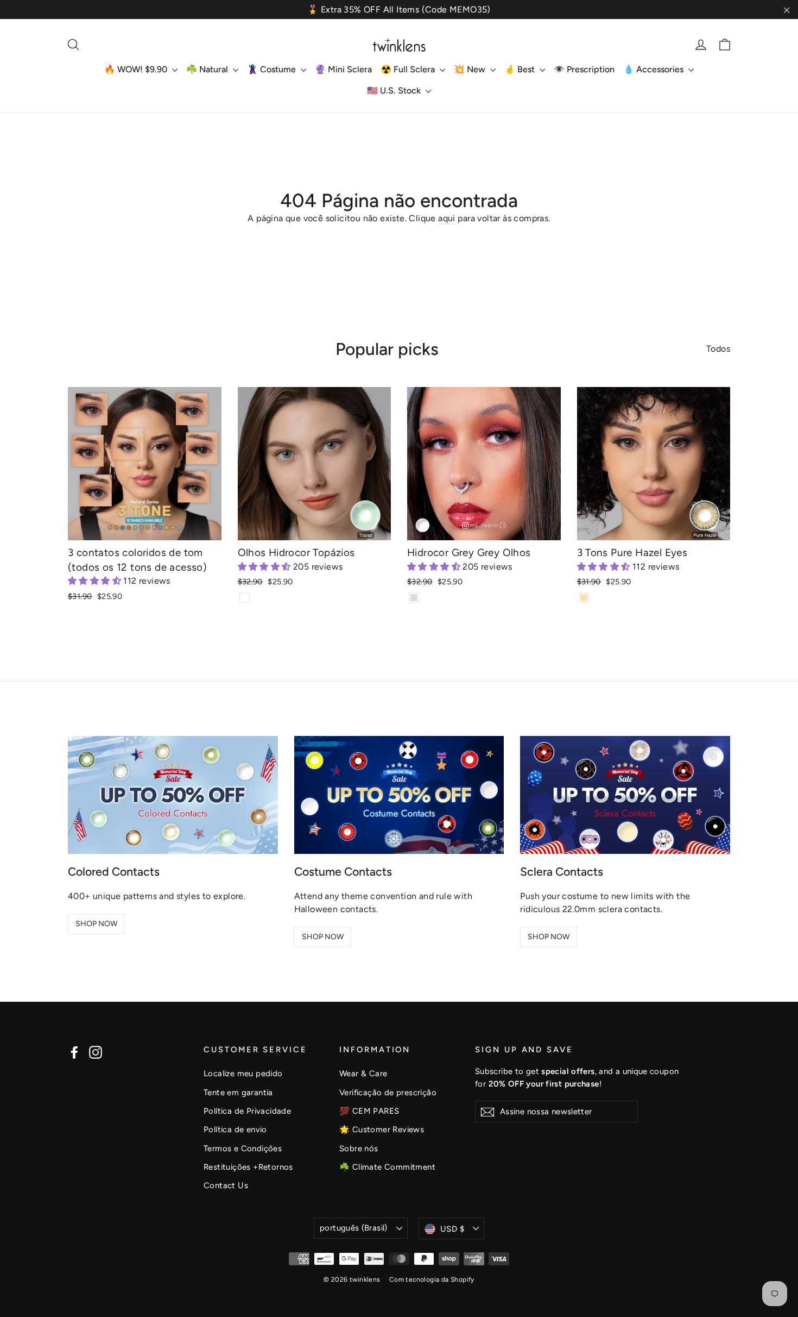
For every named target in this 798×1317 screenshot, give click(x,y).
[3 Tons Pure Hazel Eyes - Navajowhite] (583, 597)
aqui (446, 218)
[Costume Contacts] (399, 795)
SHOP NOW (96, 923)
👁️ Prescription (584, 69)
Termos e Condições (243, 1148)
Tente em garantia (238, 1092)
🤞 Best (520, 69)
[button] (95, 581)
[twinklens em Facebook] (74, 1052)
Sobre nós (358, 1148)
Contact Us (226, 1185)
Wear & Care (363, 1073)
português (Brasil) (354, 1228)
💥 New (470, 69)
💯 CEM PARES (369, 1111)
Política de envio (235, 1129)
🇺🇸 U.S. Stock (395, 90)
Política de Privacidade (247, 1111)
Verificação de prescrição (387, 1092)
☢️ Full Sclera (409, 69)
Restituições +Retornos (248, 1167)
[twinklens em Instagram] (95, 1052)
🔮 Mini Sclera (343, 69)
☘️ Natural (208, 69)
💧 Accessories (654, 69)
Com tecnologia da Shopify (431, 1279)
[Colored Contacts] (173, 795)
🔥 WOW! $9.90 (136, 69)
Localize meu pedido (243, 1073)
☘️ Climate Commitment (387, 1167)
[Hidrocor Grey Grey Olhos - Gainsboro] (414, 597)
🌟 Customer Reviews (381, 1129)
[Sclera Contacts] (625, 795)
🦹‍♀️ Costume (272, 69)
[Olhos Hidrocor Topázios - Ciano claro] (244, 597)
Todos (718, 349)
